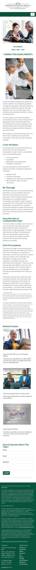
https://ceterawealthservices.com (26, 527)
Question (6, 462)
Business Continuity (23, 541)
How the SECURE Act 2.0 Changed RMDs (15, 355)
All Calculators (23, 564)
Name (5, 450)
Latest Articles (23, 560)
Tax (20, 555)
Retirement (22, 548)
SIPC (6, 513)
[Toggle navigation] (33, 14)
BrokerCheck (4, 487)
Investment (22, 549)
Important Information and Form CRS (9, 541)
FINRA (2, 513)
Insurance (22, 553)
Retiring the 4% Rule (10, 429)
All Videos (22, 562)
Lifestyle (21, 559)
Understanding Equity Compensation (16, 393)
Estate (21, 551)
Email (5, 456)
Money (21, 557)
